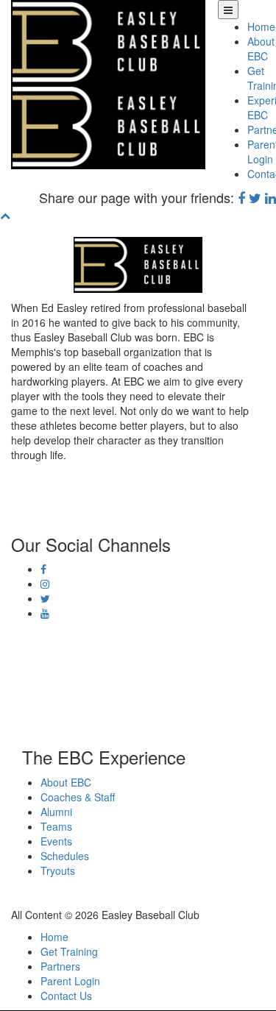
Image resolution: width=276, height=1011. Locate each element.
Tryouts (57, 870)
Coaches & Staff (77, 797)
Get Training (69, 951)
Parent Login (70, 980)
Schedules (64, 855)
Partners (60, 966)
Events (56, 841)
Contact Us (66, 995)
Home (261, 26)
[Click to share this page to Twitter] (255, 197)
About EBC (261, 48)
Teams (56, 826)
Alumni (56, 811)
